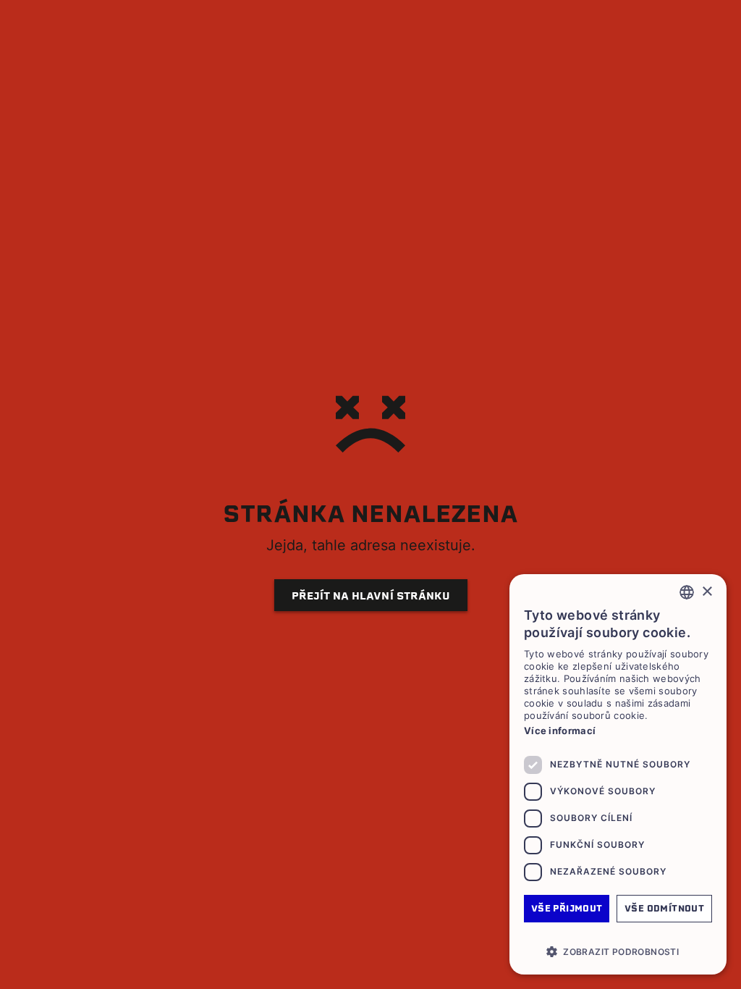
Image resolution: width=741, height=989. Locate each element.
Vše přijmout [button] (567, 908)
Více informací (560, 730)
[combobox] (686, 592)
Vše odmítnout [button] (664, 908)
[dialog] (618, 774)
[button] (618, 951)
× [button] (706, 591)
